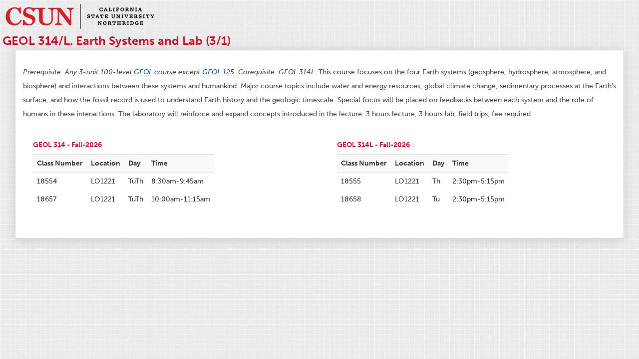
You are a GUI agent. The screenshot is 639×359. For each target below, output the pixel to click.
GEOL (143, 72)
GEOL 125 (218, 72)
